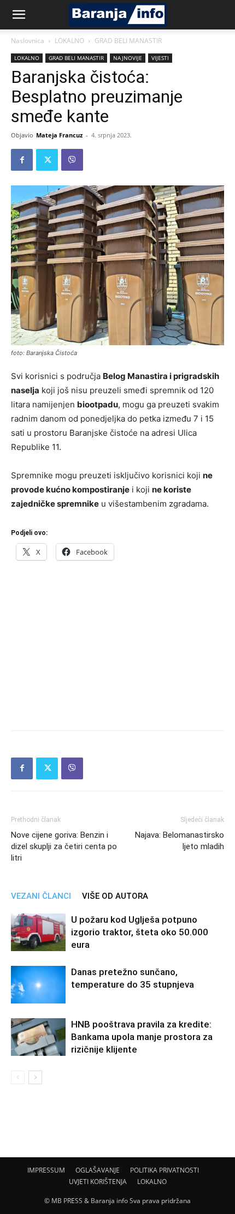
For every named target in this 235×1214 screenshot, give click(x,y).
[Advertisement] (117, 642)
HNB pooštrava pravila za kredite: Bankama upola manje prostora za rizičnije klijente (142, 1037)
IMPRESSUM (46, 1170)
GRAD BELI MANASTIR (128, 40)
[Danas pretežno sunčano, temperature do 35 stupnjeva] (38, 984)
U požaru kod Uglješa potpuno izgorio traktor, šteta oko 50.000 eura (139, 932)
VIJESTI (160, 58)
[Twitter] (47, 160)
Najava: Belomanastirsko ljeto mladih (179, 840)
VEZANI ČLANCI (41, 896)
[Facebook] (22, 160)
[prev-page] (18, 1077)
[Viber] (72, 160)
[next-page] (35, 1077)
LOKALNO (69, 40)
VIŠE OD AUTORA (115, 896)
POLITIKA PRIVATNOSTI (164, 1170)
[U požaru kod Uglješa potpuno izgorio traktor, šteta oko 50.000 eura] (38, 932)
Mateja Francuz (59, 135)
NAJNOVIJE (127, 58)
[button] (18, 14)
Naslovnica (27, 40)
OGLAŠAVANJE (97, 1170)
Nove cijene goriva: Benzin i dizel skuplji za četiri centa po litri (64, 846)
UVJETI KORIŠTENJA (98, 1181)
